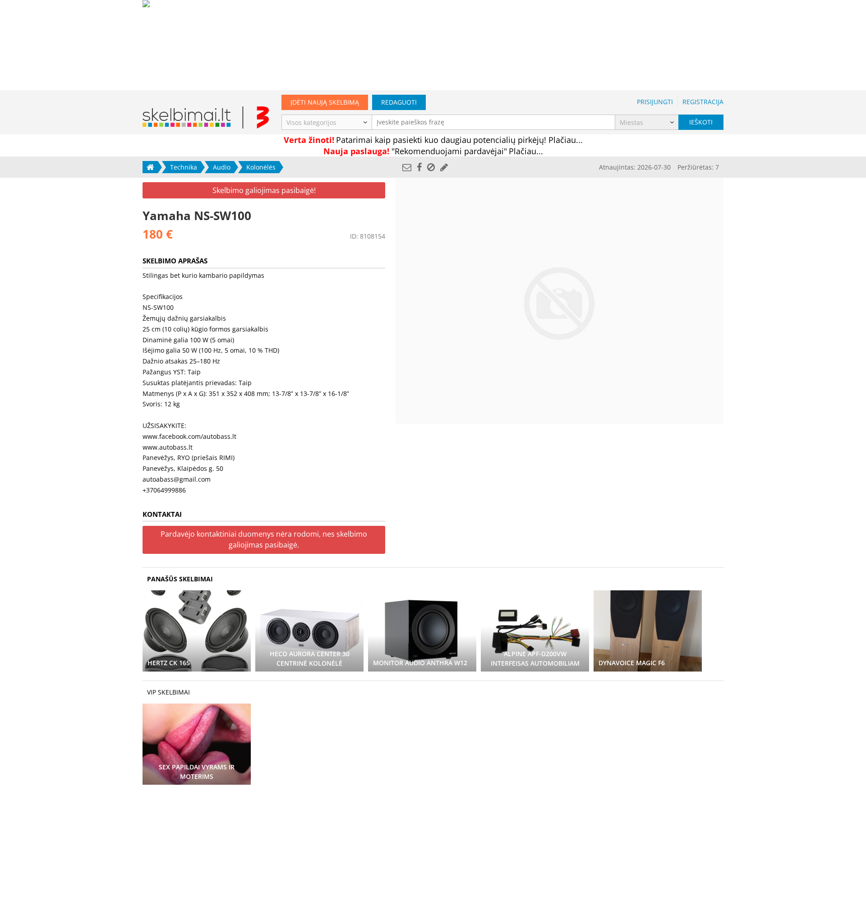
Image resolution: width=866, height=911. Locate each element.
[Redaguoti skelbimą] (444, 167)
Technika (183, 167)
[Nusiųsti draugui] (407, 167)
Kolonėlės (261, 167)
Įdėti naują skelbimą (324, 102)
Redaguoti (399, 102)
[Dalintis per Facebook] (419, 167)
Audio (221, 167)
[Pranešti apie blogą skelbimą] (431, 167)
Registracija (702, 101)
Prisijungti (655, 101)
